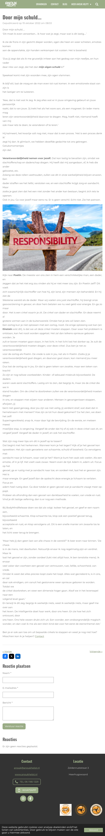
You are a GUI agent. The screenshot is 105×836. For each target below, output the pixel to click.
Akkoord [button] (93, 830)
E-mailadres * (10, 688)
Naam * (7, 673)
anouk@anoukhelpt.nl (27, 768)
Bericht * (8, 702)
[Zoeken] (97, 4)
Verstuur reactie (14, 726)
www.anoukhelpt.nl (26, 774)
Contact (39, 636)
